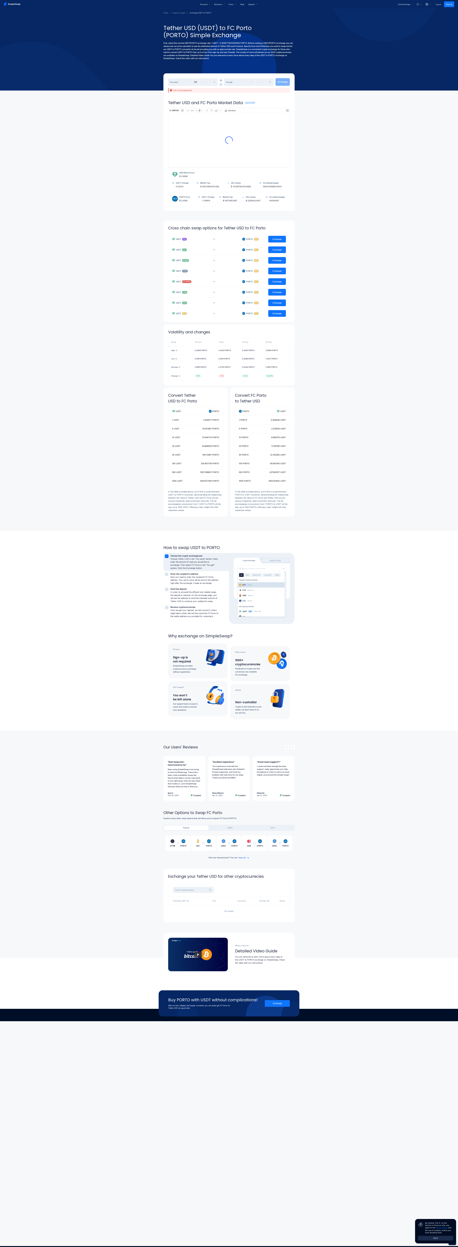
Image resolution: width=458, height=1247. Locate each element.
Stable (230, 828)
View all (241, 857)
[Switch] (221, 84)
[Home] (100, 4)
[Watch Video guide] (198, 954)
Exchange (277, 1003)
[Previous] (287, 747)
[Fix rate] (221, 80)
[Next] (293, 747)
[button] (196, 562)
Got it (435, 1238)
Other (272, 828)
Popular (186, 828)
